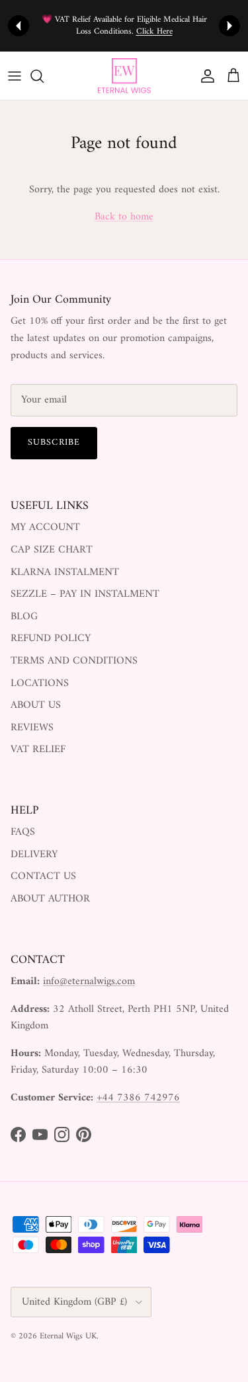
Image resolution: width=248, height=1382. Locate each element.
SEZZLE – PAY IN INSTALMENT (85, 594)
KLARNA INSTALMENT (65, 572)
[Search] (43, 76)
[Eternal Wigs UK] (124, 76)
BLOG (24, 616)
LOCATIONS (40, 683)
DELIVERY (34, 854)
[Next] (229, 25)
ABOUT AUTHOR (50, 899)
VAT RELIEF (38, 749)
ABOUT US (36, 705)
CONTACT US (43, 876)
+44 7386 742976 (138, 1098)
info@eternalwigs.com (89, 981)
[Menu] (14, 76)
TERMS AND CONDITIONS (74, 661)
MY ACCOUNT (45, 527)
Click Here (154, 31)
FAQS (23, 832)
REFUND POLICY (51, 638)
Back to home (124, 217)
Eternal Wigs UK (68, 1336)
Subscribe (54, 442)
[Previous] (18, 25)
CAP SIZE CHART (52, 550)
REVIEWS (32, 727)
